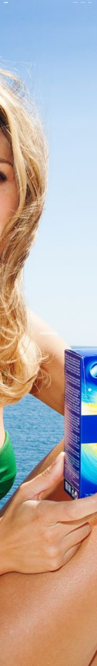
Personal (83, 2)
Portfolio (75, 2)
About (89, 2)
